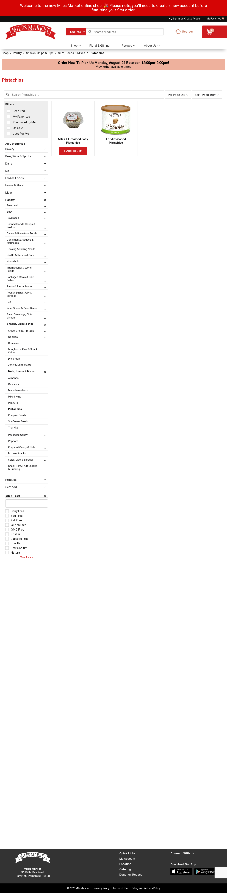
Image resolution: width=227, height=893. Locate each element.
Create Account (193, 18)
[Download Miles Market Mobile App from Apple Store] (181, 872)
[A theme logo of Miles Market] (30, 32)
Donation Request (131, 874)
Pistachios (97, 53)
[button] (44, 149)
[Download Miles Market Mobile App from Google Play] (205, 872)
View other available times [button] (113, 66)
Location (125, 864)
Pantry (17, 53)
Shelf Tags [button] (12, 495)
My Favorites (214, 18)
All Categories (15, 143)
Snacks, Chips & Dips (40, 53)
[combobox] (76, 31)
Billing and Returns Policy (146, 888)
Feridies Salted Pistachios (116, 140)
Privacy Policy (101, 888)
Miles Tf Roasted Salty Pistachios (73, 140)
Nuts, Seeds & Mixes (71, 53)
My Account (127, 858)
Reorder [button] (187, 31)
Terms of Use (120, 888)
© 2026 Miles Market (78, 888)
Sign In (176, 18)
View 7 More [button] (26, 557)
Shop (5, 53)
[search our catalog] (90, 31)
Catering (125, 869)
